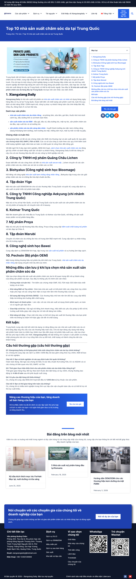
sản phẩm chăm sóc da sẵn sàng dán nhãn (27, 128)
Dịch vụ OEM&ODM (54, 540)
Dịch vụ (50, 531)
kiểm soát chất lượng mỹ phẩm (74, 227)
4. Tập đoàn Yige (97, 66)
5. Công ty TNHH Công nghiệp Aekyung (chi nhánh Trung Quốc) (108, 70)
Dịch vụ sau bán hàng (55, 548)
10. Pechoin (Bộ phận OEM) (101, 86)
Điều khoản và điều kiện (92, 576)
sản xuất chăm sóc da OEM (21, 122)
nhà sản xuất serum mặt (51, 163)
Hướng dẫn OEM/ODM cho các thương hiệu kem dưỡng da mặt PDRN (109, 481)
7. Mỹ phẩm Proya (98, 77)
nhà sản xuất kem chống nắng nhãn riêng (42, 175)
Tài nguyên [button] (50, 14)
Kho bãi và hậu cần (54, 556)
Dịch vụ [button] (36, 14)
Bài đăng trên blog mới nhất (101, 100)
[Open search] (132, 13)
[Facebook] (125, 576)
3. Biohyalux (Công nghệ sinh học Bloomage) (108, 63)
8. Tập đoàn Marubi (98, 80)
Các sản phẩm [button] (21, 14)
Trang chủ (10, 34)
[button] (107, 13)
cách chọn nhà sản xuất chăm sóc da (66, 148)
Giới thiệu (72, 539)
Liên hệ (94, 14)
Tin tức (19, 34)
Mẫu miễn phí (51, 544)
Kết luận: (94, 94)
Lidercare (107, 576)
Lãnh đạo (71, 554)
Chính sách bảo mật (74, 576)
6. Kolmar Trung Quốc (99, 74)
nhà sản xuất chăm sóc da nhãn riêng (25, 115)
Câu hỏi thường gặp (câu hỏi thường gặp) (107, 97)
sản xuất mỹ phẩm (56, 251)
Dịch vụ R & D (51, 536)
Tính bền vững (74, 550)
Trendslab (72, 558)
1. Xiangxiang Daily (98, 57)
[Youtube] (130, 576)
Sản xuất (49, 552)
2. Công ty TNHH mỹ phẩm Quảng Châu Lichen (109, 60)
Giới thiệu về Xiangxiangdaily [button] (73, 14)
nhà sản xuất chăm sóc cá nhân (57, 99)
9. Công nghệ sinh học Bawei (102, 83)
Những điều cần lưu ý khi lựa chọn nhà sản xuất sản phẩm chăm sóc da (109, 90)
